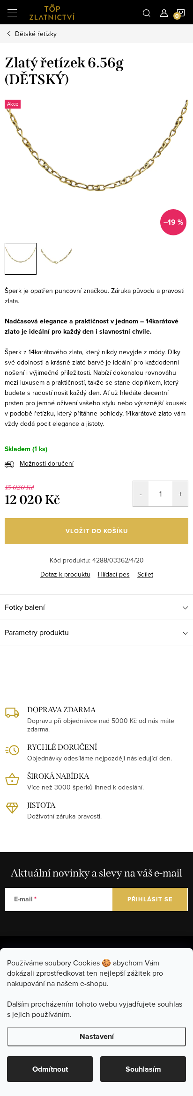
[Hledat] (146, 12)
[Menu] (12, 12)
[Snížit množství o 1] (140, 493)
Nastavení (97, 1036)
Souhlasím (143, 1069)
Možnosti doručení (47, 463)
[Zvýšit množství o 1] (180, 493)
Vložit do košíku (97, 530)
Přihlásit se (150, 899)
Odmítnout (50, 1069)
